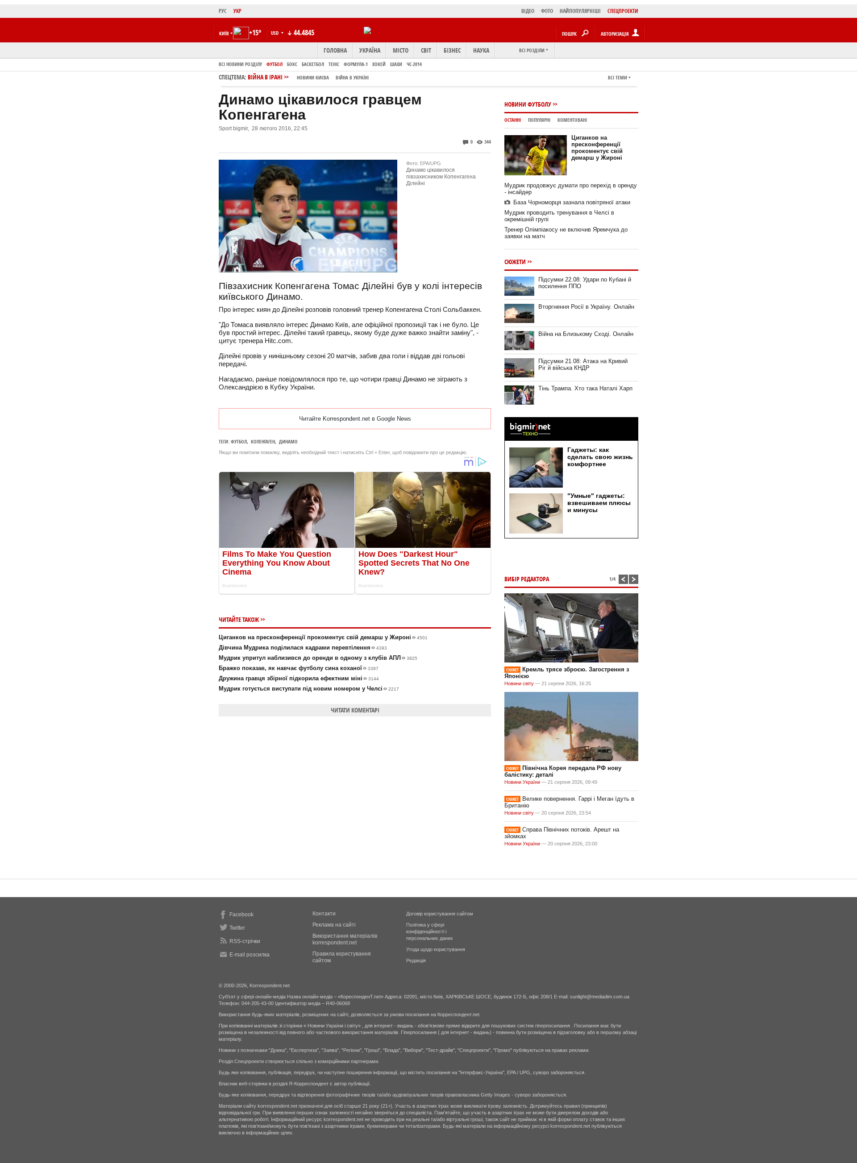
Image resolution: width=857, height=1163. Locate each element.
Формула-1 (356, 64)
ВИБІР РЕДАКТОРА (526, 579)
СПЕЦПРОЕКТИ (622, 11)
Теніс (334, 64)
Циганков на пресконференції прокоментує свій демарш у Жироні (323, 637)
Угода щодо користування (435, 949)
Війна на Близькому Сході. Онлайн (585, 334)
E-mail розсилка (249, 955)
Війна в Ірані (308, 77)
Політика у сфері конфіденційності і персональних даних (429, 931)
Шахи (396, 64)
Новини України (522, 782)
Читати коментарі (355, 710)
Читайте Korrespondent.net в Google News (355, 418)
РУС (223, 11)
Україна (369, 50)
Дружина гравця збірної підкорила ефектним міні (299, 678)
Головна (335, 50)
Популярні (539, 119)
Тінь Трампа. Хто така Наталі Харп (585, 388)
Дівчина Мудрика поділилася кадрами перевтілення (303, 647)
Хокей (379, 64)
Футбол (274, 64)
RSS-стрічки (244, 941)
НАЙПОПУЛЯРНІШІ (580, 11)
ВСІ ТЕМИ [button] (617, 77)
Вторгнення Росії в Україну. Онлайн (586, 306)
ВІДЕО (527, 11)
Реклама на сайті (334, 925)
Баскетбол (313, 64)
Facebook (241, 914)
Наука (481, 50)
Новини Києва (313, 77)
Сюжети (515, 261)
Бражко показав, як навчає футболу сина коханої (299, 668)
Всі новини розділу (240, 64)
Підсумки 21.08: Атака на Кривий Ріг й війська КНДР (583, 364)
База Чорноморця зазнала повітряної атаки (571, 202)
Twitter (237, 928)
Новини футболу (527, 104)
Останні (512, 119)
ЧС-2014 (414, 64)
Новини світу (519, 683)
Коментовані (572, 119)
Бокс (292, 64)
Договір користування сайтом (439, 913)
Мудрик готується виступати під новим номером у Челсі (309, 688)
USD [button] (275, 32)
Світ (426, 50)
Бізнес (452, 50)
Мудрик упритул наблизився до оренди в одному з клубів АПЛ (318, 657)
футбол (239, 441)
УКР (237, 11)
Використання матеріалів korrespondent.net (344, 939)
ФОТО (547, 11)
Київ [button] (224, 33)
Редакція (416, 960)
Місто (400, 50)
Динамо (288, 441)
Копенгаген (263, 441)
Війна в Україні (352, 77)
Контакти (324, 914)
